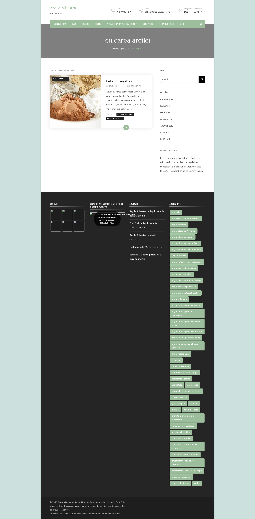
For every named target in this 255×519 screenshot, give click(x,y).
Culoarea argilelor (119, 81)
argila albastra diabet (182, 237)
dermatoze (192, 384)
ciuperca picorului (180, 366)
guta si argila (178, 403)
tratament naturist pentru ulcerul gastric (185, 446)
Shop (182, 24)
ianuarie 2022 (167, 119)
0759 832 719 (123, 11)
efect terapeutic (115, 119)
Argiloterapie (60, 79)
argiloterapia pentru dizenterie (187, 331)
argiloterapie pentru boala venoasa (185, 346)
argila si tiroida (179, 299)
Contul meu (60, 24)
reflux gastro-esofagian (183, 426)
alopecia (176, 212)
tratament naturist (181, 438)
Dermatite (148, 24)
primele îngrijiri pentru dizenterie (183, 417)
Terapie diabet (166, 24)
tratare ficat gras (180, 483)
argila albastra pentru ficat (185, 243)
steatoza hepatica (181, 432)
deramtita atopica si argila (185, 372)
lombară (194, 403)
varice (197, 483)
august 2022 (166, 99)
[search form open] (201, 24)
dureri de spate (179, 397)
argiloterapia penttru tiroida (186, 337)
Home (98, 24)
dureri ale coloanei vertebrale (186, 391)
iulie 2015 (164, 132)
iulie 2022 (164, 106)
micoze (175, 409)
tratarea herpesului (181, 477)
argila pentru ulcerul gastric (185, 292)
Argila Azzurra (179, 255)
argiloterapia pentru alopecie (186, 305)
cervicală (176, 360)
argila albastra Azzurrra (183, 230)
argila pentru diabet (182, 274)
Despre (86, 24)
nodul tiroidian (191, 409)
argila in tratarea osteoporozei (187, 261)
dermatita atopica (181, 378)
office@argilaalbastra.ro (157, 11)
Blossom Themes (86, 513)
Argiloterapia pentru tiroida (122, 24)
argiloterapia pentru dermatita (182, 313)
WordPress (114, 513)
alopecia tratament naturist (186, 218)
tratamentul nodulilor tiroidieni (183, 462)
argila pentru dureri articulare (186, 280)
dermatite (177, 384)
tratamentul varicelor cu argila (187, 470)
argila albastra (179, 224)
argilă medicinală (180, 353)
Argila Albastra (63, 7)
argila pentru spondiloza (184, 286)
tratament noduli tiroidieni (185, 454)
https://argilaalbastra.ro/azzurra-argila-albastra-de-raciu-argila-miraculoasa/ (108, 218)
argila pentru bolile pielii (184, 268)
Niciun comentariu (133, 86)
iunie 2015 (165, 139)
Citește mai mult (120, 127)
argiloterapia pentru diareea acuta (186, 323)
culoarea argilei (125, 114)
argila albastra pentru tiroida (186, 249)
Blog (74, 24)
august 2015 (166, 126)
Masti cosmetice (153, 247)
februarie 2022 (167, 112)
